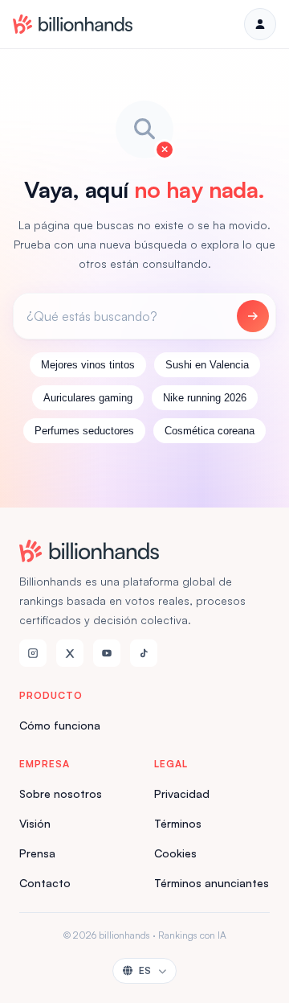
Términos (177, 823)
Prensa (37, 853)
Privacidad (182, 793)
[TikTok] (143, 653)
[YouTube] (106, 653)
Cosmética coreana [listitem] (209, 431)
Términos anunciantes (211, 883)
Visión (35, 823)
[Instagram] (33, 653)
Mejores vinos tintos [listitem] (88, 365)
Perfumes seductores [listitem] (84, 431)
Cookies (175, 853)
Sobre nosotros (60, 793)
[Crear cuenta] (260, 24)
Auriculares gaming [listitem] (87, 398)
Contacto (45, 883)
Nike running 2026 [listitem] (204, 398)
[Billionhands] (72, 24)
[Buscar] (253, 316)
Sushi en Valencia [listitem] (207, 365)
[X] (69, 653)
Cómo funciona (59, 725)
